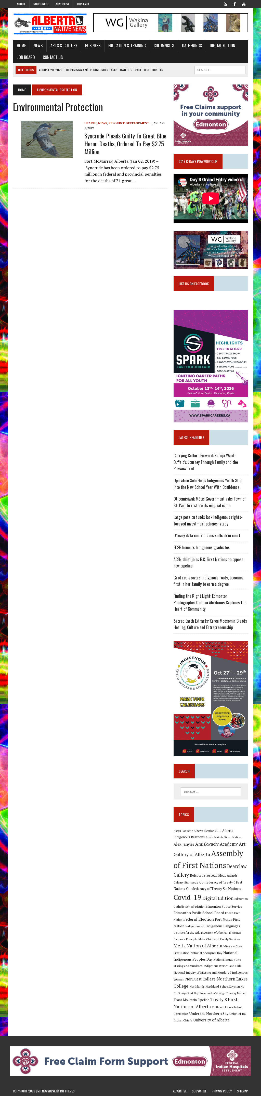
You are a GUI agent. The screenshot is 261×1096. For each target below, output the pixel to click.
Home (21, 45)
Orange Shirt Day (188, 993)
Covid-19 (187, 897)
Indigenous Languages (222, 926)
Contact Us (53, 57)
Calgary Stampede (186, 882)
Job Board (26, 57)
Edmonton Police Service (223, 906)
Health (90, 123)
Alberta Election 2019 (207, 831)
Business (92, 45)
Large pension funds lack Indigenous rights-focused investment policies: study (208, 520)
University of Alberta (211, 1020)
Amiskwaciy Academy (216, 844)
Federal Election (198, 919)
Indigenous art (194, 926)
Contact (83, 4)
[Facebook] (235, 4)
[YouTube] (244, 4)
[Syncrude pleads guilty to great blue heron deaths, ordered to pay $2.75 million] (46, 154)
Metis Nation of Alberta (198, 946)
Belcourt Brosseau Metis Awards (214, 875)
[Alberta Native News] (50, 24)
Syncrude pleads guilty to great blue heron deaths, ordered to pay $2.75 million (125, 143)
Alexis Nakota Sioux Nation (223, 837)
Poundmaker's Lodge (212, 993)
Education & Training (127, 45)
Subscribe (40, 4)
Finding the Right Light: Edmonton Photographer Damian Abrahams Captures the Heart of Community (210, 602)
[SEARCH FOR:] (219, 69)
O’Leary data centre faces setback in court (207, 535)
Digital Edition (222, 45)
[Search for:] (210, 791)
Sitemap (242, 1091)
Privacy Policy (222, 1091)
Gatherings (192, 45)
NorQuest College (200, 979)
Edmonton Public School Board (199, 912)
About (21, 4)
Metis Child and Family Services (219, 939)
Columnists (164, 45)
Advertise (62, 4)
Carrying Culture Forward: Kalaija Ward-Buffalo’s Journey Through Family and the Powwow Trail (206, 462)
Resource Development (129, 123)
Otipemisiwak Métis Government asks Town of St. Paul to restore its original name (210, 502)
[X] (225, 4)
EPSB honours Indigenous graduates (202, 547)
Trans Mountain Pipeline (191, 1000)
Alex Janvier (184, 844)
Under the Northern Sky (208, 1013)
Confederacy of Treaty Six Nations (213, 888)
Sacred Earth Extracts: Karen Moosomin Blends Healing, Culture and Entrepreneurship (210, 624)
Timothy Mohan (235, 993)
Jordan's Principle (186, 939)
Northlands (197, 986)
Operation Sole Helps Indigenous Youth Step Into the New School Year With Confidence (208, 483)
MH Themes (67, 1091)
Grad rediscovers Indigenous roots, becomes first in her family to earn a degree (208, 581)
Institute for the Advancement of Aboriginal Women (207, 932)
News (38, 45)
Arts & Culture (63, 45)
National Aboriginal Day (206, 953)
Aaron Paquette (183, 831)
